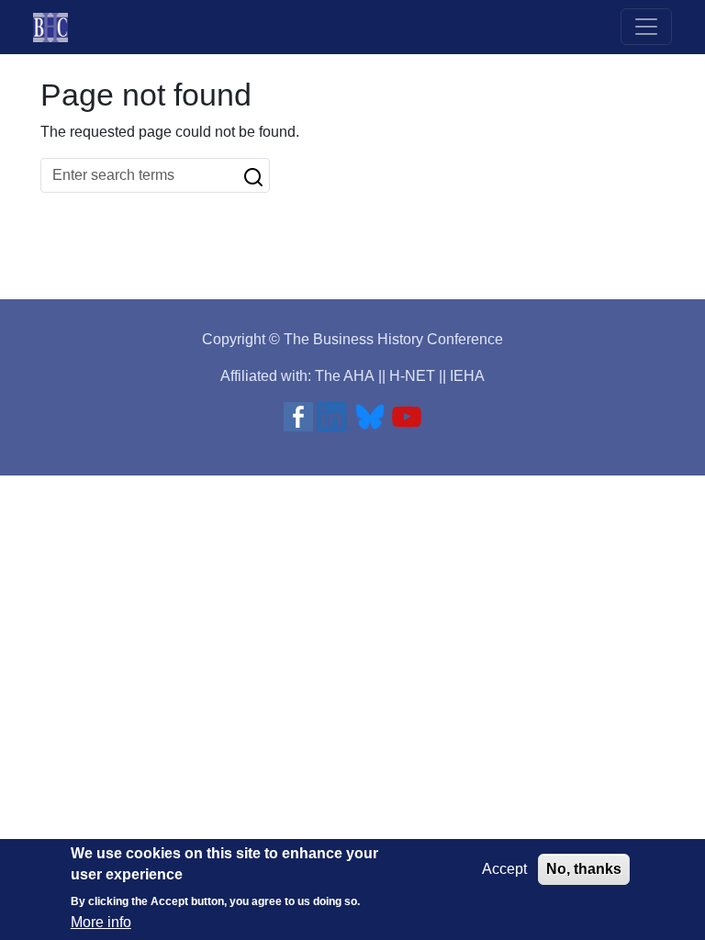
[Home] (58, 27)
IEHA (467, 376)
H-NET (412, 376)
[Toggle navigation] (646, 26)
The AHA (345, 376)
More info (101, 922)
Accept (504, 869)
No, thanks (583, 869)
